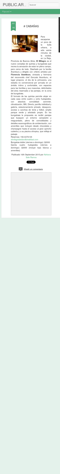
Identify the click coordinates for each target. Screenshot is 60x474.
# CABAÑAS (31, 26)
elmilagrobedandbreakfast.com (24, 139)
